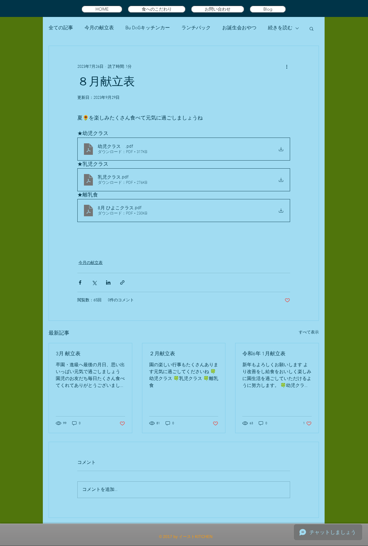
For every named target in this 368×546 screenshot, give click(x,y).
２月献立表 (162, 354)
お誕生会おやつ (239, 28)
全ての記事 (61, 28)
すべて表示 (309, 332)
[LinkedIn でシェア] (108, 282)
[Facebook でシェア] (80, 282)
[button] (311, 28)
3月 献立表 (68, 354)
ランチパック (196, 28)
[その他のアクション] (286, 66)
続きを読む (280, 28)
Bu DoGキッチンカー (147, 28)
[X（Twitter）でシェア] (94, 282)
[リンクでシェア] (122, 282)
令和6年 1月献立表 (263, 354)
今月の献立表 (99, 28)
